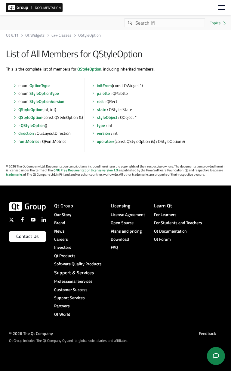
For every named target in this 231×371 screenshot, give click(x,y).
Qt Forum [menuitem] (162, 239)
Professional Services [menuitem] (73, 281)
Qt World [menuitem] (62, 314)
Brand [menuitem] (59, 222)
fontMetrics (28, 141)
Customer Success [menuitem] (71, 289)
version (103, 133)
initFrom (104, 85)
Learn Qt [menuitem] (163, 205)
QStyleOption (89, 69)
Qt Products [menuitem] (64, 255)
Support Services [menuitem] (69, 297)
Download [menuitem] (120, 239)
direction (26, 133)
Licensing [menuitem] (120, 205)
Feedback (207, 333)
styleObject (107, 117)
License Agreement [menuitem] (128, 214)
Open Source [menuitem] (122, 222)
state (101, 109)
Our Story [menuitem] (62, 214)
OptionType (39, 85)
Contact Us (27, 236)
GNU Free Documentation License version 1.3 (86, 170)
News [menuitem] (59, 231)
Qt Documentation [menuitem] (170, 231)
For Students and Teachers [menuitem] (178, 222)
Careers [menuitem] (61, 239)
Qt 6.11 (12, 35)
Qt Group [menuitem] (63, 205)
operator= (106, 141)
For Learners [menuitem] (165, 214)
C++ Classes (61, 35)
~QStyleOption (31, 125)
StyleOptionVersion (46, 101)
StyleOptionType (44, 93)
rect (100, 101)
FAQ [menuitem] (114, 247)
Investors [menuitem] (62, 247)
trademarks (14, 174)
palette (103, 93)
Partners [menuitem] (62, 306)
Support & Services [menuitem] (74, 272)
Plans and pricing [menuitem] (126, 231)
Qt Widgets (35, 35)
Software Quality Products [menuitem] (78, 264)
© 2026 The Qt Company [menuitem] (31, 333)
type (101, 125)
